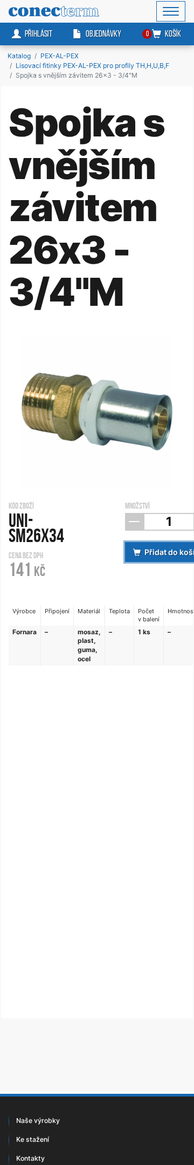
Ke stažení (32, 1139)
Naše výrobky (38, 1120)
